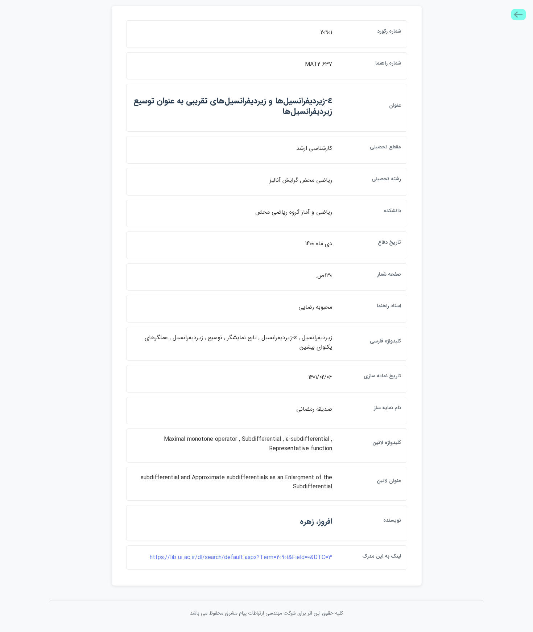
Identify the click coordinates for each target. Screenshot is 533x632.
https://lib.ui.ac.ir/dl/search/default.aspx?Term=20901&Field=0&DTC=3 (241, 557)
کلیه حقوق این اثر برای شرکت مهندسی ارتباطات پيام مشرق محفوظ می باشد (266, 613)
